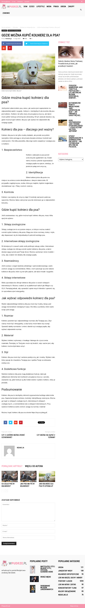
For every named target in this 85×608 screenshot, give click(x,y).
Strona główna (6, 1)
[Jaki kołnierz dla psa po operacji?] (47, 476)
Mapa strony (74, 606)
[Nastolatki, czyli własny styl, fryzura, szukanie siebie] (34, 570)
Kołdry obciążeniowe (67, 591)
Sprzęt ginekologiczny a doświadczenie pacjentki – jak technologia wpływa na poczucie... (76, 141)
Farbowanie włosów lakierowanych (46, 587)
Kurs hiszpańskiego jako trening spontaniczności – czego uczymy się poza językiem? (76, 125)
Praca (56, 6)
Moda (49, 6)
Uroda (63, 6)
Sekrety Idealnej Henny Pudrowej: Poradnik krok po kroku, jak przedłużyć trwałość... (70, 63)
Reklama (20, 1)
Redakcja (9, 38)
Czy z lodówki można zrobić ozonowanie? (13, 436)
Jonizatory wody (65, 571)
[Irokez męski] (34, 579)
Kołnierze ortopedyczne (14, 30)
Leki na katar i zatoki (67, 584)
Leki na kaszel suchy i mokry (70, 578)
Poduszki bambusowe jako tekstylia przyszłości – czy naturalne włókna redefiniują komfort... (76, 91)
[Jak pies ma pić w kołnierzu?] (28, 476)
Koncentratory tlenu (67, 588)
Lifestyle (40, 6)
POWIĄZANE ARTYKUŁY (12, 466)
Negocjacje (63, 595)
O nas (13, 1)
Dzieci (31, 6)
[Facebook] (81, 1)
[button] (80, 9)
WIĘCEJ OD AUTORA (34, 466)
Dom (25, 6)
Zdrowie (6, 13)
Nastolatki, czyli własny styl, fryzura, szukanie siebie (47, 569)
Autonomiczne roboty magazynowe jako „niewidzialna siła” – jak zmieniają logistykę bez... (75, 109)
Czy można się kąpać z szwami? (46, 436)
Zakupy (71, 6)
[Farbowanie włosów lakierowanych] (34, 589)
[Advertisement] (42, 21)
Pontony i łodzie (65, 581)
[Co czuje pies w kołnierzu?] (10, 476)
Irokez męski (45, 577)
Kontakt (27, 1)
